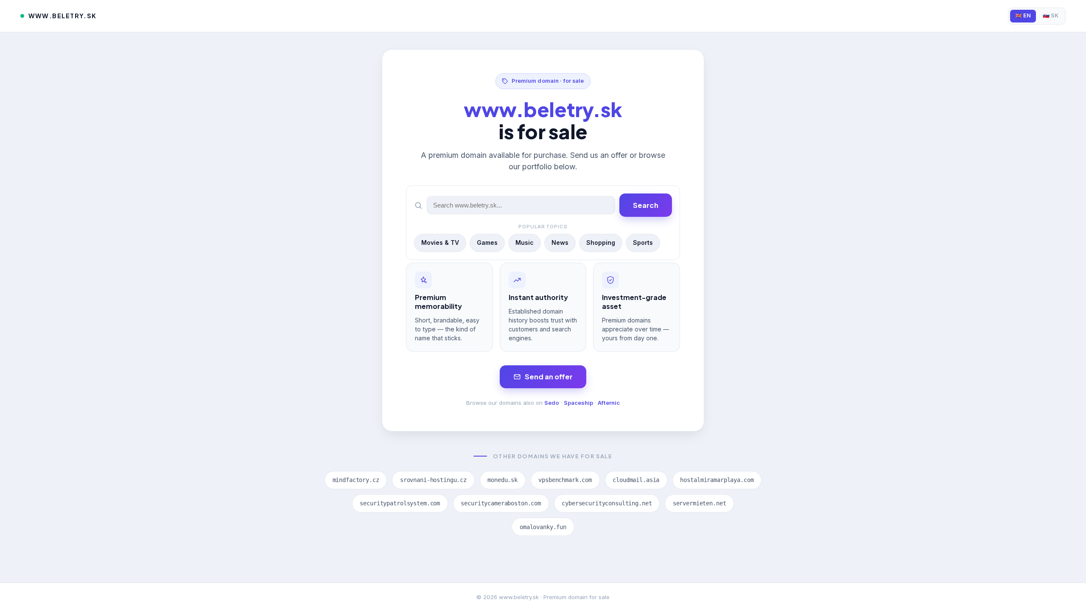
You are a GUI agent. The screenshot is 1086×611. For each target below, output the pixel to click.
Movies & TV (440, 242)
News (559, 242)
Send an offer (549, 376)
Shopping (600, 242)
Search (645, 205)
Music (524, 242)
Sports (643, 242)
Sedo (551, 402)
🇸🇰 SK (1050, 15)
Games (487, 242)
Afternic (609, 402)
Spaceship (578, 402)
